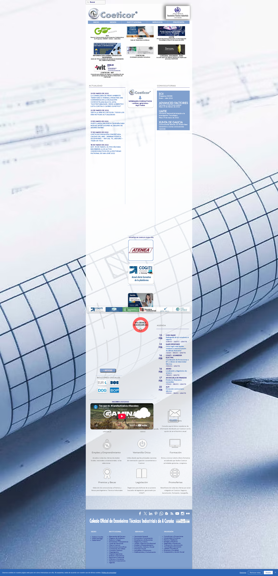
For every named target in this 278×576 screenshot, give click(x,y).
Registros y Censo (140, 542)
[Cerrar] (275, 572)
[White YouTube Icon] (177, 513)
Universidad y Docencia (172, 538)
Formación (175, 452)
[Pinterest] (156, 513)
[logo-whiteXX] (145, 513)
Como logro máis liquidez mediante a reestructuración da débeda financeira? (176, 348)
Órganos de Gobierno (117, 538)
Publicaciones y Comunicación (145, 552)
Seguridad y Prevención (172, 543)
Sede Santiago (97, 538)
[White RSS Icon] (172, 513)
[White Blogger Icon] (166, 513)
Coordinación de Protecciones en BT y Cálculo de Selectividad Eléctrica (178, 362)
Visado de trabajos (143, 421)
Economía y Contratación (143, 538)
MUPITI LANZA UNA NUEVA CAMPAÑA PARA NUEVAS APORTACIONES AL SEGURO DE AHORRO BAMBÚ (108, 125)
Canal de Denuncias (116, 543)
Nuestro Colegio (115, 540)
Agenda (112, 562)
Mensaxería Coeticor (107, 421)
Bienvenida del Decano (117, 536)
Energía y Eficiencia (171, 541)
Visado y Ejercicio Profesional (145, 543)
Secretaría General (141, 536)
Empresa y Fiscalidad (171, 550)
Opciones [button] (243, 572)
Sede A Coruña (97, 537)
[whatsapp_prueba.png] (161, 513)
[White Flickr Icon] (188, 513)
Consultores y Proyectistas (173, 536)
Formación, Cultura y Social (144, 547)
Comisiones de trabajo (117, 549)
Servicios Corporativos (117, 561)
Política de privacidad (109, 572)
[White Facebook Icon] (140, 513)
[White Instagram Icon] (182, 513)
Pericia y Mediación (171, 540)
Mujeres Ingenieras (115, 554)
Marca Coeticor (114, 545)
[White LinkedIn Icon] (150, 513)
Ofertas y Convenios (116, 559)
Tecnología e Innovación (172, 547)
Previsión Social (140, 549)
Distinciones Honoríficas (118, 547)
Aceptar (268, 572)
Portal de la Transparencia (118, 542)
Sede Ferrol (96, 540)
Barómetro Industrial (116, 557)
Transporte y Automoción (173, 545)
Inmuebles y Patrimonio (142, 550)
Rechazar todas (255, 572)
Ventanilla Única (142, 452)
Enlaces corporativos (116, 555)
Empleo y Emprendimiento (106, 452)
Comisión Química (115, 550)
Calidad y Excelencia (171, 548)
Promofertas (175, 482)
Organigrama (114, 552)
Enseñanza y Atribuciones (143, 540)
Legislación (142, 482)
